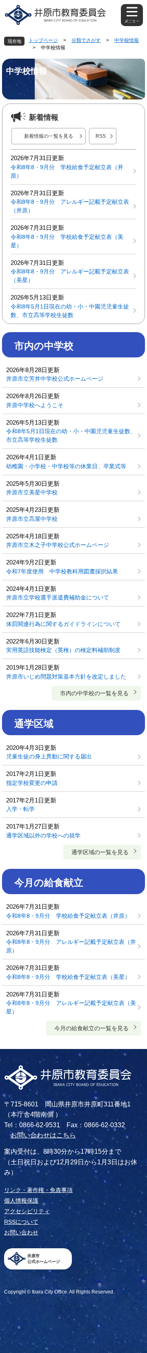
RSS (101, 136)
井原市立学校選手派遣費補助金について (57, 597)
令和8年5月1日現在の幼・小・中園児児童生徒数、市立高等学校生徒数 (70, 310)
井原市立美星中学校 (32, 492)
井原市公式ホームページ (43, 1259)
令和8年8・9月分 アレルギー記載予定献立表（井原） (70, 206)
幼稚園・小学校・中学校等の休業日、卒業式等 (66, 466)
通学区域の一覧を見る (100, 852)
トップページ (43, 40)
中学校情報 (126, 40)
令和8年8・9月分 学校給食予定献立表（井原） (67, 171)
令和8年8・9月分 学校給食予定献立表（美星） (67, 241)
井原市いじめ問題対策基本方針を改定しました (66, 676)
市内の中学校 (44, 345)
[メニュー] (132, 15)
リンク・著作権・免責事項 (38, 1190)
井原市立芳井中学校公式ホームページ (54, 378)
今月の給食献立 (48, 882)
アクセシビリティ (27, 1211)
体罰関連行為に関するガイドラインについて (63, 624)
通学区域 (33, 723)
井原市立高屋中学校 (32, 519)
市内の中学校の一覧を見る (94, 693)
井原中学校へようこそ (34, 405)
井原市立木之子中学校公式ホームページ (57, 545)
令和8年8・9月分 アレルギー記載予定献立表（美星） (70, 275)
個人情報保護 (21, 1200)
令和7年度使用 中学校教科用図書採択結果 (62, 571)
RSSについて (21, 1222)
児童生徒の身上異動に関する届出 (49, 756)
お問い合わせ (21, 1232)
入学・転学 (20, 809)
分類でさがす (86, 40)
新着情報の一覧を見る (48, 136)
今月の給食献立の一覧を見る (91, 1028)
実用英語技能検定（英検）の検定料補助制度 (63, 650)
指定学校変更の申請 (32, 783)
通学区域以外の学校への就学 (43, 835)
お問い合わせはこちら (43, 1135)
